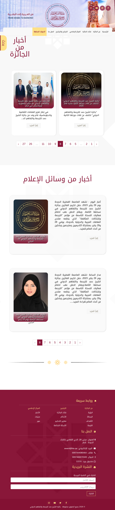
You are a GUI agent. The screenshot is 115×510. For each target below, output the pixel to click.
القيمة (90, 425)
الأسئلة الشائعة (60, 425)
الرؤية (90, 412)
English (7, 31)
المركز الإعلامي (75, 31)
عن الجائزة (96, 31)
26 (30, 144)
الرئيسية (105, 31)
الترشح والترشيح (62, 31)
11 (43, 144)
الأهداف (89, 421)
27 (24, 144)
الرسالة (90, 417)
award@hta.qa (70, 448)
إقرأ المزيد (81, 125)
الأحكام (63, 417)
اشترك (91, 493)
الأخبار (37, 412)
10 (49, 144)
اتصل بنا (51, 31)
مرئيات (37, 417)
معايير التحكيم (60, 421)
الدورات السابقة (39, 31)
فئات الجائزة (86, 31)
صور (38, 421)
